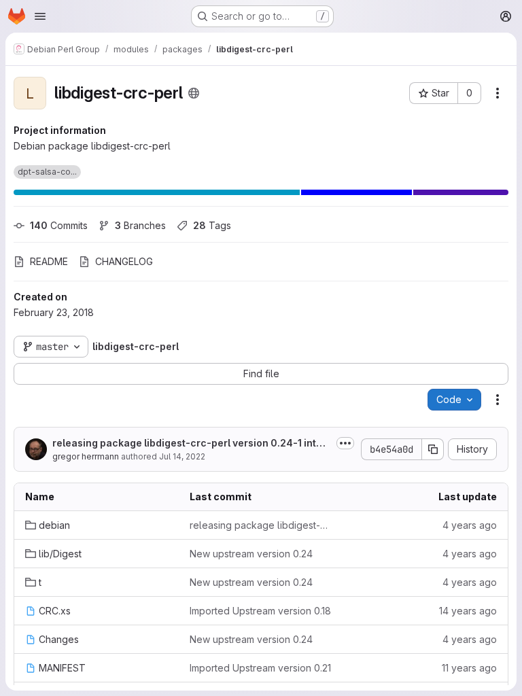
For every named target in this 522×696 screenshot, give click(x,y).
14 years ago (468, 610)
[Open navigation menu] (40, 16)
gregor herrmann (85, 456)
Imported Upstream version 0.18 (260, 610)
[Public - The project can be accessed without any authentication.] (193, 93)
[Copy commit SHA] (433, 449)
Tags (212, 225)
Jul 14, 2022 (182, 456)
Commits (59, 225)
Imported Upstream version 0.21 (260, 668)
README (49, 261)
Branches (140, 225)
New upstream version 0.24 (251, 553)
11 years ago (469, 668)
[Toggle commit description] (345, 443)
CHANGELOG (124, 261)
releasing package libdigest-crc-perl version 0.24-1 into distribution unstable (191, 443)
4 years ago (469, 525)
